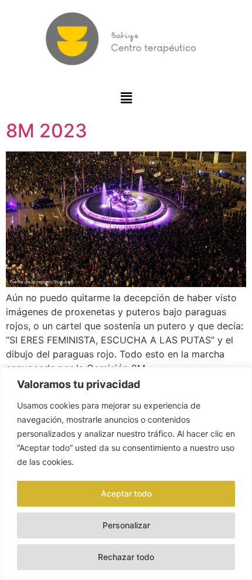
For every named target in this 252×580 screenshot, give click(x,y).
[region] (126, 473)
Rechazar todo (126, 557)
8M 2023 (46, 130)
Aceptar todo (126, 493)
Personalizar (126, 525)
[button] (126, 98)
